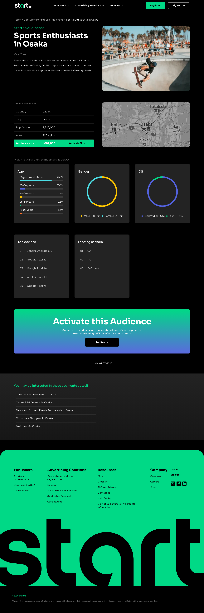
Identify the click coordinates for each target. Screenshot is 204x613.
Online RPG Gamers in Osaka (34, 402)
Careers (154, 481)
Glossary (103, 481)
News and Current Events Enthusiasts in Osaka (45, 410)
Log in (153, 5)
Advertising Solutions (88, 5)
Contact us (104, 492)
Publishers (60, 5)
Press (153, 487)
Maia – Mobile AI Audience (62, 490)
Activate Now (77, 143)
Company (155, 476)
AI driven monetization (21, 478)
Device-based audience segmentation (60, 478)
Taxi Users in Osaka (28, 426)
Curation (52, 485)
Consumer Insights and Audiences (43, 19)
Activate (102, 342)
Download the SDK (24, 485)
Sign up (177, 5)
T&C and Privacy (107, 487)
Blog (100, 476)
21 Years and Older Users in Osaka (36, 394)
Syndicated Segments (59, 496)
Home (17, 19)
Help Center (104, 498)
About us (114, 5)
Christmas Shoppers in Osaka (34, 418)
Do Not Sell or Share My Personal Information (116, 505)
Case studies (21, 490)
